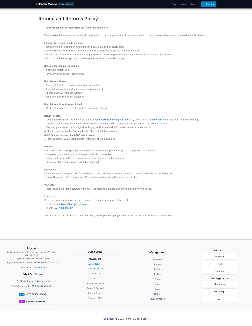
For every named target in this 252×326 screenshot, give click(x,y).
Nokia (157, 294)
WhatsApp (219, 291)
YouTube (219, 271)
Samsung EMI (95, 298)
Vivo (157, 284)
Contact (193, 4)
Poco (157, 279)
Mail (219, 299)
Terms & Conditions (94, 283)
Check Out (98, 269)
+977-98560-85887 (154, 119)
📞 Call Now (208, 4)
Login (90, 264)
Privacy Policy (95, 293)
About (183, 4)
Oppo (157, 289)
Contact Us (94, 273)
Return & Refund (95, 288)
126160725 (39, 267)
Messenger (219, 284)
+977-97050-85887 (33, 301)
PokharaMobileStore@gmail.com (111, 119)
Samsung (157, 259)
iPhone (157, 264)
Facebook (219, 256)
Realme (157, 274)
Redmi (157, 269)
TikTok (219, 264)
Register (98, 264)
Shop (174, 4)
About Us (95, 278)
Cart (89, 269)
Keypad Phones (157, 298)
